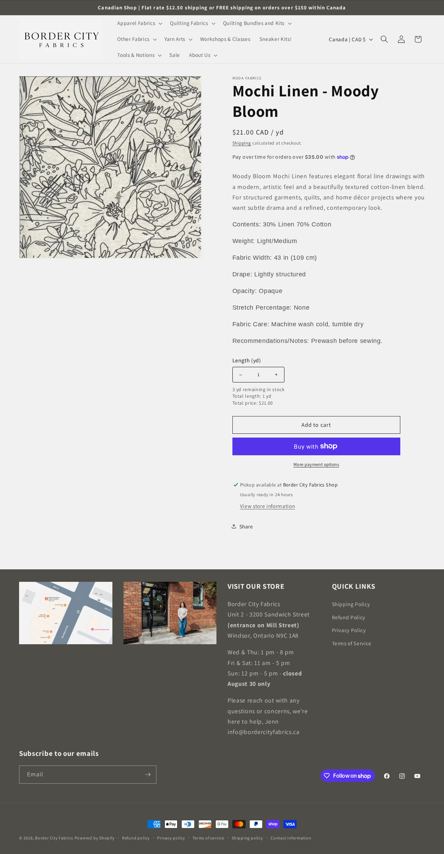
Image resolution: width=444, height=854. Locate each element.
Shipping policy (247, 837)
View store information (267, 505)
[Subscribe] (147, 775)
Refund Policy (349, 617)
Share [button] (246, 526)
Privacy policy (171, 837)
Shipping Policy (351, 604)
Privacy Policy (349, 630)
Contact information (291, 837)
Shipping (241, 143)
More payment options (316, 464)
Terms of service (208, 837)
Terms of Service (352, 643)
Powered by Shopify (95, 837)
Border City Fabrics (54, 837)
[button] (139, 23)
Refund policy (136, 837)
